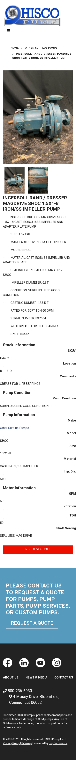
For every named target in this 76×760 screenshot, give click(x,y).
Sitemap (26, 743)
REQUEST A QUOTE (32, 623)
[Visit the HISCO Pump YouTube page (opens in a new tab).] (40, 662)
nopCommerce (58, 743)
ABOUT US (11, 678)
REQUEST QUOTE (38, 549)
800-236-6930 (19, 690)
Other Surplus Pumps (14, 428)
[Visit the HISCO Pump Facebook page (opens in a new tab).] (7, 662)
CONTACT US (63, 678)
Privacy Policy (11, 743)
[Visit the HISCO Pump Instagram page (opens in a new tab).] (56, 662)
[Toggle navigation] (8, 32)
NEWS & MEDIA (36, 678)
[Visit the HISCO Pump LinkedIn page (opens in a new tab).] (24, 662)
